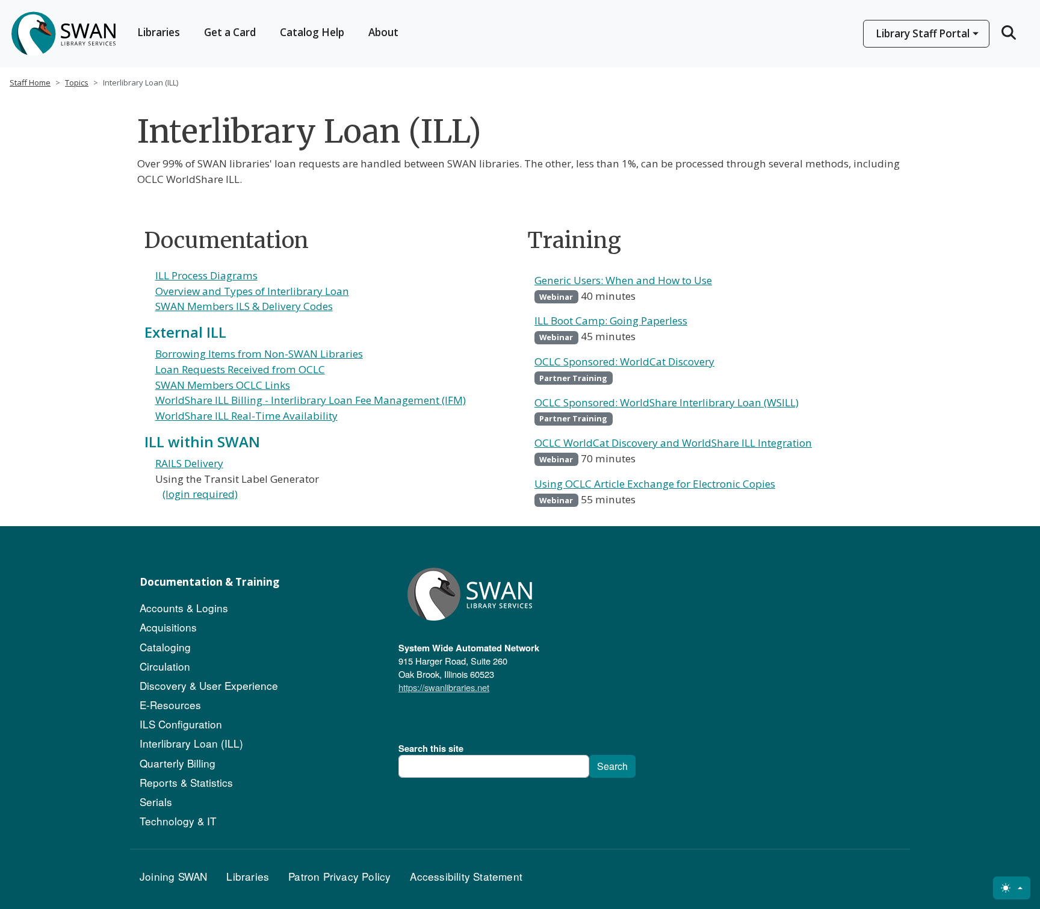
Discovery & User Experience (209, 685)
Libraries (158, 32)
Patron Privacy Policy (339, 876)
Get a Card (230, 32)
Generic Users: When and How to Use (623, 280)
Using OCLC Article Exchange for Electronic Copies (654, 484)
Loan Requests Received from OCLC (240, 369)
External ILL (185, 332)
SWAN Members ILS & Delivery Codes (244, 306)
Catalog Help (312, 32)
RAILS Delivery (189, 463)
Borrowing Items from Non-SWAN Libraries (259, 354)
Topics (76, 82)
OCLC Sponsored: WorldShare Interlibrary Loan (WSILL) (666, 402)
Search (612, 766)
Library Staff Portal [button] (923, 33)
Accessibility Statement (466, 876)
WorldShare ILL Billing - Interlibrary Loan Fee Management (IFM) (310, 400)
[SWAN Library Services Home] (63, 33)
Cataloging (165, 646)
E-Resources (170, 704)
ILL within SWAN (202, 441)
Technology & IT (178, 820)
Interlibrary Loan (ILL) (191, 743)
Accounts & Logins (184, 607)
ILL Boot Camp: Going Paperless (610, 320)
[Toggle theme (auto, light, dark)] (1011, 887)
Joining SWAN (173, 876)
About (383, 32)
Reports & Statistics (186, 782)
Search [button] (1010, 32)
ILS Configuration (181, 723)
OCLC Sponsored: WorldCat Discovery (624, 361)
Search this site (430, 748)
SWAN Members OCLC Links (222, 385)
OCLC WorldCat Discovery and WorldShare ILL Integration (673, 443)
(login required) (200, 494)
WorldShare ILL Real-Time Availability (246, 416)
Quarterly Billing (177, 763)
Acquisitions (168, 626)
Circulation (165, 666)
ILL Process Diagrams (206, 275)
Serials (156, 801)
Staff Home (30, 82)
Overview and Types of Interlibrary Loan (252, 291)
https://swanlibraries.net (443, 687)
